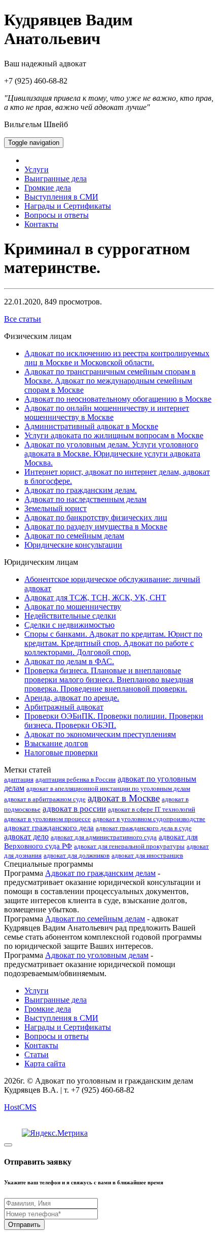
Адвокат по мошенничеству (72, 606)
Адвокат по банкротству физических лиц (95, 517)
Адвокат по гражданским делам (100, 873)
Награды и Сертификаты (67, 206)
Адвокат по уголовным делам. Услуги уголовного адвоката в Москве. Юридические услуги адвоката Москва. (112, 453)
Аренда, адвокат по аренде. (71, 697)
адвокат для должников (77, 855)
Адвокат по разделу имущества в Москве (95, 526)
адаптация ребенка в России (75, 779)
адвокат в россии (74, 809)
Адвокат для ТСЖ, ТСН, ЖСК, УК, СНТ (95, 597)
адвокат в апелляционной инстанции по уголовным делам (108, 788)
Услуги (36, 169)
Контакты (41, 224)
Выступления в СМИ (61, 196)
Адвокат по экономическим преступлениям (100, 734)
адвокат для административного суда (104, 837)
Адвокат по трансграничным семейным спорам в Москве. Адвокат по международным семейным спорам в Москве (110, 380)
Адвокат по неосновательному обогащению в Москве (117, 399)
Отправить (24, 1224)
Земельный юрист (55, 508)
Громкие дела (47, 187)
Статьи (36, 1054)
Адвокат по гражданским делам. (80, 490)
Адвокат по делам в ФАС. (69, 661)
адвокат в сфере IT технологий (151, 809)
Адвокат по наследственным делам (85, 499)
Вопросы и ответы (56, 215)
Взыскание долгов (56, 743)
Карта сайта (44, 1063)
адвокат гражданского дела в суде (144, 828)
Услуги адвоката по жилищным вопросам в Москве (113, 435)
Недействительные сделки (70, 615)
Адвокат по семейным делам (74, 535)
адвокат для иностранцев (147, 855)
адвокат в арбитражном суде (45, 799)
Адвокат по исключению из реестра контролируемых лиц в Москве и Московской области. (116, 358)
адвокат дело (26, 836)
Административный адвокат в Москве (91, 426)
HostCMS (20, 1107)
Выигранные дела (55, 178)
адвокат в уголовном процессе (47, 819)
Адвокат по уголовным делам (97, 955)
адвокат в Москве (124, 798)
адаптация (18, 779)
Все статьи (22, 319)
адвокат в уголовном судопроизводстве (149, 819)
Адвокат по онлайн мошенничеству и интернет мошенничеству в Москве (106, 412)
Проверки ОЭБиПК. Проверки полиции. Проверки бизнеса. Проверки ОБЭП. (113, 720)
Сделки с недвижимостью (69, 625)
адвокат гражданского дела (49, 828)
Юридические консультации (73, 545)
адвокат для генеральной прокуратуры (129, 846)
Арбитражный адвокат (63, 707)
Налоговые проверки (61, 752)
